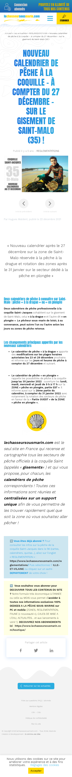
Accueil (8, 33)
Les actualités (20, 33)
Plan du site (36, 724)
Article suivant (50, 211)
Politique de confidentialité (36, 718)
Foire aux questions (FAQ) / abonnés (36, 701)
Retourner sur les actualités (37, 686)
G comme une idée (32, 734)
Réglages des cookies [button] (44, 765)
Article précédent (23, 211)
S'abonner (64, 20)
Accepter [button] (36, 770)
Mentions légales (36, 706)
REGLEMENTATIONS (38, 33)
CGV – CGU (36, 712)
